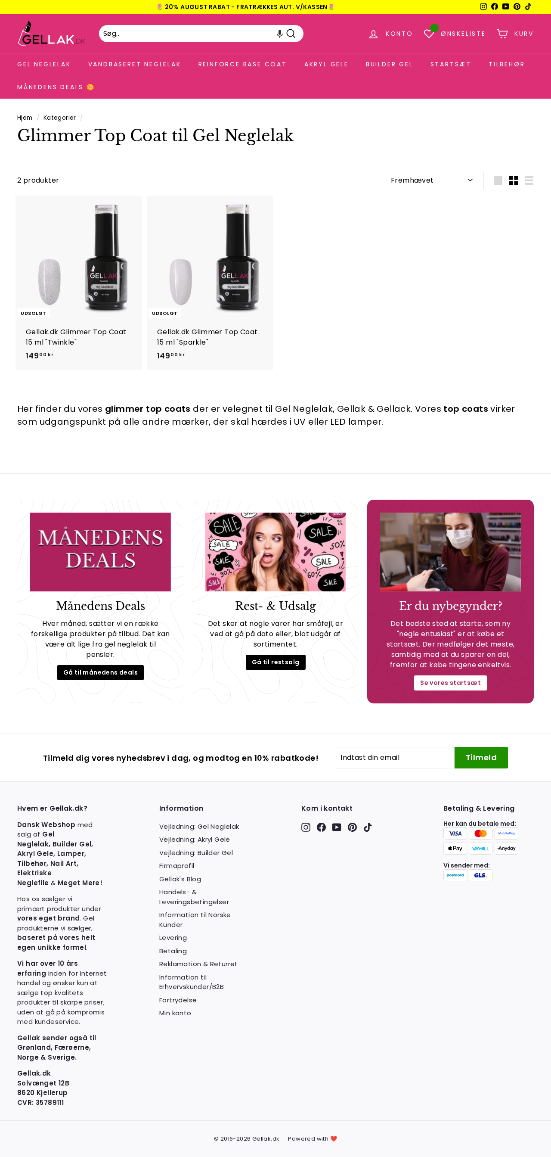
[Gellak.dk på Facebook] (321, 827)
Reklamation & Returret (198, 963)
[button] (280, 33)
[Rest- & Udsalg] (275, 552)
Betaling (173, 950)
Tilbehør (507, 64)
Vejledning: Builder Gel (196, 852)
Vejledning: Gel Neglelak (199, 826)
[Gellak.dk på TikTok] (367, 827)
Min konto (175, 1012)
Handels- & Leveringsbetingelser (194, 896)
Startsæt (450, 64)
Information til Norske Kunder (195, 919)
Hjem (25, 118)
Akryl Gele (326, 64)
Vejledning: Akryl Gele (194, 839)
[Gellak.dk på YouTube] (336, 827)
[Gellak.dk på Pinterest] (352, 827)
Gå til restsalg (276, 662)
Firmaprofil (176, 865)
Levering (173, 937)
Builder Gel (389, 64)
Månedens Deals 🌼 (56, 87)
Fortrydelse (178, 1000)
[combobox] (201, 33)
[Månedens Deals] (100, 552)
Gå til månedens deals (100, 672)
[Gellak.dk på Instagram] (305, 827)
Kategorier (59, 118)
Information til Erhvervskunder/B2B (191, 982)
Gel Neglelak (44, 64)
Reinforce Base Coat (242, 64)
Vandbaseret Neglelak (134, 64)
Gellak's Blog (180, 878)
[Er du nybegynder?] (450, 552)
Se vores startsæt (450, 682)
